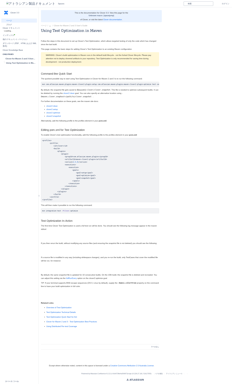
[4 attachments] (90, 25)
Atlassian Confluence (98, 374)
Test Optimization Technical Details (61, 312)
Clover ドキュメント (11, 28)
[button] (3, 3)
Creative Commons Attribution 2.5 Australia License (132, 366)
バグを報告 (159, 374)
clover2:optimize (53, 113)
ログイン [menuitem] (225, 4)
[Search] (186, 4)
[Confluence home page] (31, 3)
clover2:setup (52, 109)
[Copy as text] (156, 84)
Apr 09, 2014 (87, 34)
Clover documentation (112, 19)
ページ (44, 25)
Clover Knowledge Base (13, 50)
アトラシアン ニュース (174, 374)
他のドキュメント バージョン (15, 39)
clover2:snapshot (53, 116)
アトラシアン (135, 379)
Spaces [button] (61, 4)
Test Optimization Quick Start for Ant (61, 317)
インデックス (8, 35)
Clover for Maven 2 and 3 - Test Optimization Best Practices (71, 322)
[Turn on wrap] (151, 84)
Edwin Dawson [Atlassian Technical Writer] (64, 34)
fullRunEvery (71, 278)
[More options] (160, 26)
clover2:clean (69, 93)
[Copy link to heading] (73, 74)
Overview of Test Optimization (59, 307)
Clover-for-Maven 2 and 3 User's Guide (70, 25)
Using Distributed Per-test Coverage (61, 326)
